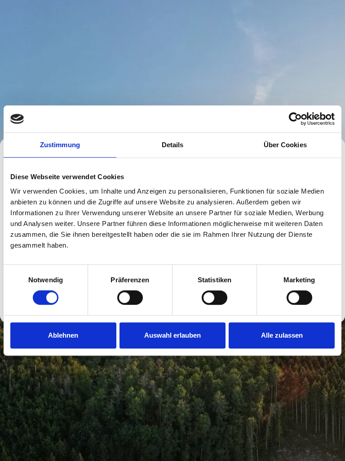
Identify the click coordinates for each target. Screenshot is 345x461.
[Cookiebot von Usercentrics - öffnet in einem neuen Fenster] (295, 119)
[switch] (130, 297)
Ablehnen (63, 335)
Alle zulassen (282, 335)
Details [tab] (173, 145)
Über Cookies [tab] (285, 145)
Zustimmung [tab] (60, 145)
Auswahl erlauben (172, 335)
